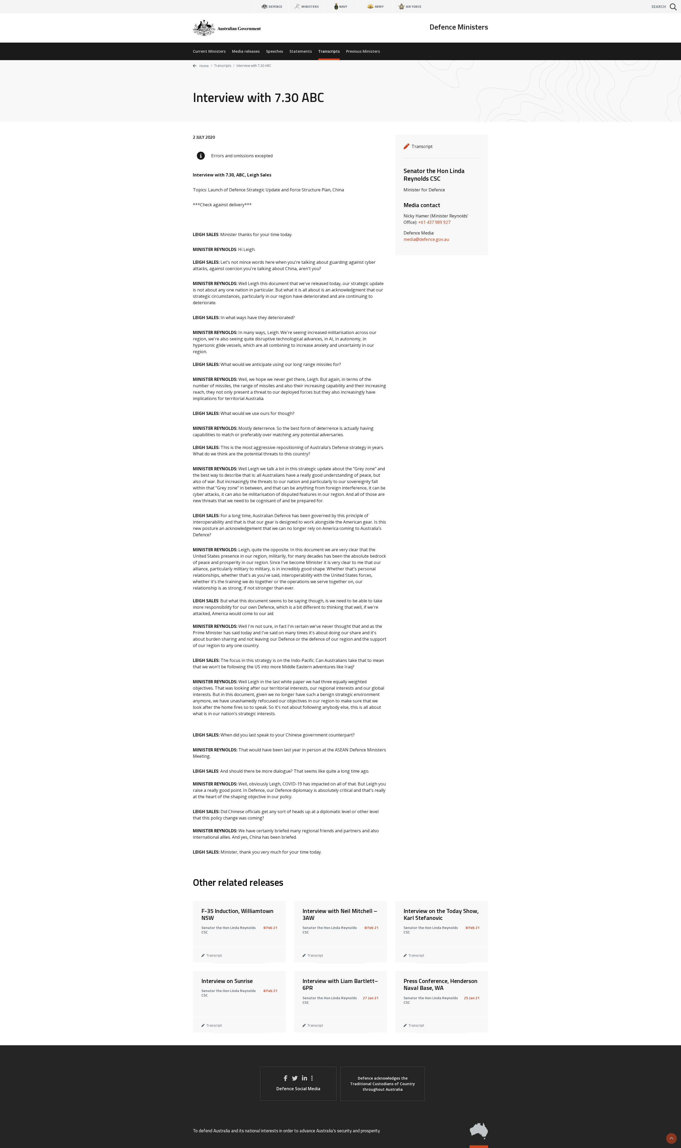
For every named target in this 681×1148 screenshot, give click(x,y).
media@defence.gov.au (426, 239)
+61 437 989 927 (434, 222)
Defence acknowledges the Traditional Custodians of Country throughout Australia (382, 1084)
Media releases (246, 51)
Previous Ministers (363, 51)
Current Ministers (209, 51)
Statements (300, 51)
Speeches (274, 51)
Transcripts (329, 51)
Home (204, 66)
